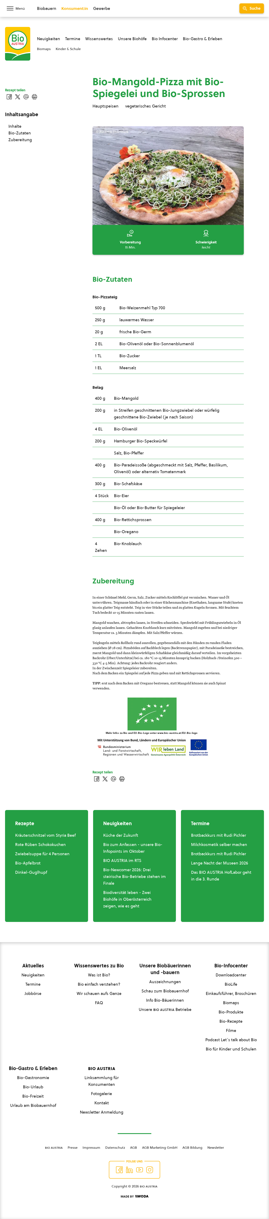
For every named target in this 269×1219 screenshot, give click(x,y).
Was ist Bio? (99, 975)
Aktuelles (33, 965)
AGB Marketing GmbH (159, 1147)
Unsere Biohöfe (132, 38)
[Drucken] (122, 779)
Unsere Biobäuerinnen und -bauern (165, 969)
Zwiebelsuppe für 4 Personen (42, 853)
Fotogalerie (101, 1093)
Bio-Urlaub (33, 1087)
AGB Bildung (192, 1147)
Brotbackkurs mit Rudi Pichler (218, 835)
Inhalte (14, 126)
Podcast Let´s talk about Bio (231, 1039)
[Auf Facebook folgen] (119, 1170)
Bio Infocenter (165, 38)
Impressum (91, 1147)
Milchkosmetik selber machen (219, 844)
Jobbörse (33, 993)
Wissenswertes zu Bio (99, 965)
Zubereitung (20, 139)
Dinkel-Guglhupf (31, 872)
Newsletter (215, 1147)
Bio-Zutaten (19, 133)
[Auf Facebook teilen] (96, 779)
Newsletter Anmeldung (101, 1112)
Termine (72, 38)
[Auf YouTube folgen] (139, 1170)
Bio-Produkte (231, 1012)
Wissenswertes (99, 38)
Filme (231, 1030)
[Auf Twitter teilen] (105, 779)
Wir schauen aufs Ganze (99, 993)
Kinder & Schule (68, 48)
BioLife (231, 984)
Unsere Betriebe (165, 1009)
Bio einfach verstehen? (99, 984)
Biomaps (44, 48)
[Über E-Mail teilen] (113, 779)
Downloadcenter (231, 975)
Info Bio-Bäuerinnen (165, 1000)
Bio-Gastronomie (33, 1077)
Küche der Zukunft (120, 835)
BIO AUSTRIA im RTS (122, 860)
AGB (133, 1147)
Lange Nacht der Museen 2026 (219, 863)
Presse (73, 1147)
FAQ (99, 1002)
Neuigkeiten (48, 38)
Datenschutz (115, 1147)
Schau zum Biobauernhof (165, 991)
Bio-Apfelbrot (28, 863)
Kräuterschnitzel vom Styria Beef (45, 835)
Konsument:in (74, 8)
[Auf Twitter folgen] (129, 1170)
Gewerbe (101, 8)
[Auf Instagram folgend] (150, 1170)
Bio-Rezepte (231, 1021)
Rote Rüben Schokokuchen (40, 844)
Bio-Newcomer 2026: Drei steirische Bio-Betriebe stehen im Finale (134, 876)
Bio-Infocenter (231, 965)
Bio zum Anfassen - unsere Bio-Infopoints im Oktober (132, 848)
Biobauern (46, 8)
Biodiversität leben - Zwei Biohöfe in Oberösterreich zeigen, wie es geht (127, 899)
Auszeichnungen (165, 981)
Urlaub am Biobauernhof (33, 1105)
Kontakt (101, 1103)
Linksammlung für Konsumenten (101, 1081)
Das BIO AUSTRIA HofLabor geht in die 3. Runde (221, 876)
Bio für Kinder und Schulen (231, 1049)
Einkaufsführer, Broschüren (231, 993)
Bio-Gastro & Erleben (202, 38)
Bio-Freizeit (33, 1096)
